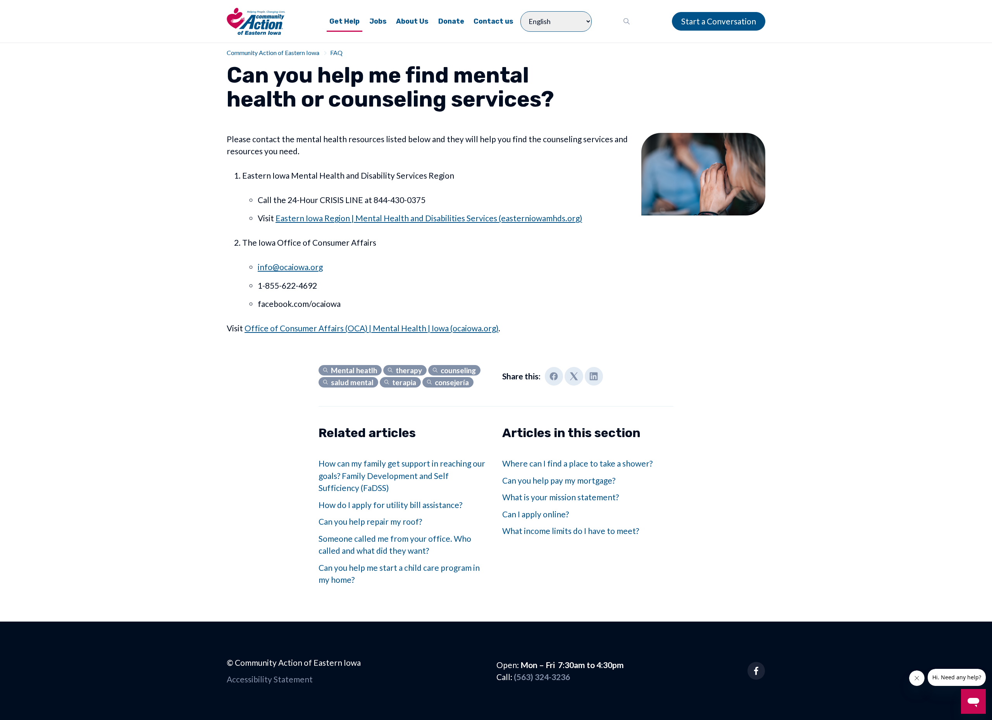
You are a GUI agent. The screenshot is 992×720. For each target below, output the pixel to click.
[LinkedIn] (594, 376)
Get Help (344, 21)
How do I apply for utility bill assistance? (390, 505)
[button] (627, 21)
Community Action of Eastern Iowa (273, 52)
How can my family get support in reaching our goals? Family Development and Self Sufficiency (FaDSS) (402, 475)
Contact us (493, 21)
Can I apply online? (535, 514)
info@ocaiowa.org (290, 267)
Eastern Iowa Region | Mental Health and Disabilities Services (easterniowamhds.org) (429, 218)
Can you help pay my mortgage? (558, 480)
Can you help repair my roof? (370, 521)
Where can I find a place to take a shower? (577, 463)
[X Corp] (574, 376)
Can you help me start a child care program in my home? (399, 574)
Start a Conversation (718, 21)
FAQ (336, 52)
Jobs (378, 21)
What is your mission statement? (560, 497)
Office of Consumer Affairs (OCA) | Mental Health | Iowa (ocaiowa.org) (371, 328)
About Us (412, 21)
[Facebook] (554, 376)
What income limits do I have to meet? (570, 531)
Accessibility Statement (270, 679)
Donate (451, 21)
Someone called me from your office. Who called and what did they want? (395, 545)
